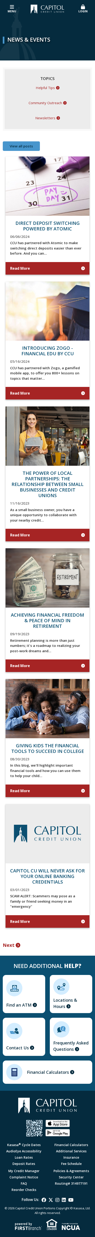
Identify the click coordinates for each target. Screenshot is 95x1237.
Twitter (50, 1200)
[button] (83, 9)
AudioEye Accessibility (24, 1151)
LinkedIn (64, 1200)
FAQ (24, 1183)
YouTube (71, 1200)
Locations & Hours (65, 1003)
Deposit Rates (23, 1163)
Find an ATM (19, 1005)
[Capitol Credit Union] (47, 8)
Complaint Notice (23, 1177)
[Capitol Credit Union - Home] (47, 1105)
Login (83, 11)
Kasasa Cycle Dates (24, 1145)
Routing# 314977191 (71, 1183)
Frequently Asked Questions (71, 1046)
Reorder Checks (24, 1189)
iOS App (57, 1123)
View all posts (21, 146)
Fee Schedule (71, 1163)
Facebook (44, 1200)
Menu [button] (12, 11)
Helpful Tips (45, 88)
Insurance (71, 1157)
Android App (57, 1133)
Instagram (57, 1200)
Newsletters (45, 118)
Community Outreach (45, 103)
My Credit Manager (23, 1171)
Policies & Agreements (71, 1171)
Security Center (71, 1177)
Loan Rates (24, 1157)
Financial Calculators (48, 1072)
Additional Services (71, 1151)
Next (9, 945)
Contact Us (17, 1048)
